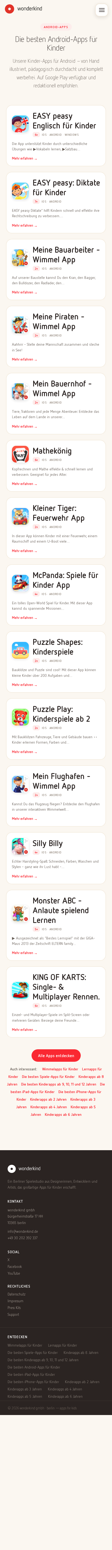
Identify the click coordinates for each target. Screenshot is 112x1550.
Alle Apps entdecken (56, 1055)
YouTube (14, 1273)
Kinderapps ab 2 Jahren (48, 1099)
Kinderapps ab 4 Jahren (48, 1106)
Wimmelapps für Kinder (60, 1069)
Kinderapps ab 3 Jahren (25, 1389)
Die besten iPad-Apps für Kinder (31, 1374)
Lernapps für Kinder (62, 1345)
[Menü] (101, 10)
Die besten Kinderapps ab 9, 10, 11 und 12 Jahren (58, 1084)
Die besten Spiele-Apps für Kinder (48, 1076)
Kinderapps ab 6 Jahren (63, 1114)
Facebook (15, 1266)
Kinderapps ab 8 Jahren (81, 1352)
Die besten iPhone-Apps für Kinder (33, 1381)
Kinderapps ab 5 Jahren (25, 1396)
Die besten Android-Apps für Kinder (34, 1367)
